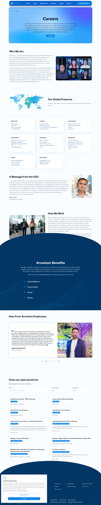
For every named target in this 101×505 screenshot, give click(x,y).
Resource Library (71, 486)
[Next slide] (58, 361)
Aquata (35, 3)
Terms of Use (62, 499)
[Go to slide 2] (48, 361)
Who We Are (58, 489)
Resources (53, 3)
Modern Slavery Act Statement (58, 502)
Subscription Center (87, 483)
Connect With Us (83, 3)
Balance (30, 298)
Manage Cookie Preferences (75, 502)
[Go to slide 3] (49, 361)
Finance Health (32, 287)
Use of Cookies (71, 499)
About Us (68, 3)
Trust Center (85, 486)
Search (10, 387)
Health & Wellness (33, 281)
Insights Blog (70, 483)
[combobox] (61, 390)
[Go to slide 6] (54, 361)
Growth (30, 292)
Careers (57, 486)
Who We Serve (44, 3)
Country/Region (55, 387)
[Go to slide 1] (46, 361)
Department (75, 387)
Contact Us (58, 483)
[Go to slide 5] (53, 361)
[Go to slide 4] (51, 361)
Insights (61, 3)
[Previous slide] (42, 361)
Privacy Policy (54, 499)
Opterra (28, 3)
